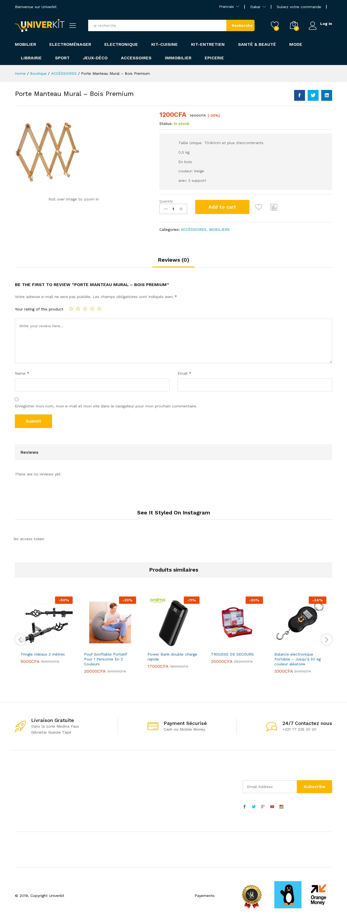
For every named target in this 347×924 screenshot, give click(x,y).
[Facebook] (244, 807)
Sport (62, 58)
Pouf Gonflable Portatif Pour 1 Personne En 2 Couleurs (105, 659)
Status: (165, 123)
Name (22, 373)
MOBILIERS (219, 229)
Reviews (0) (173, 259)
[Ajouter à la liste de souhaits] (259, 207)
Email (184, 373)
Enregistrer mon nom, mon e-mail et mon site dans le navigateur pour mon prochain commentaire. (106, 406)
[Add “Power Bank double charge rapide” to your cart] (154, 645)
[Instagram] (281, 807)
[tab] (173, 262)
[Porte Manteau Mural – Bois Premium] (299, 95)
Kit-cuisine (164, 44)
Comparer (274, 207)
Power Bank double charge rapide (172, 656)
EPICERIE (214, 58)
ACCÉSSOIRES (194, 229)
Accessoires (136, 58)
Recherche (242, 25)
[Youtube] (272, 807)
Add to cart (222, 207)
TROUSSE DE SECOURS (232, 654)
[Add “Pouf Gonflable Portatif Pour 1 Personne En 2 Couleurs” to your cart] (91, 645)
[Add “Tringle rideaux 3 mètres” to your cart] (28, 645)
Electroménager (70, 44)
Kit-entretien (208, 44)
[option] (46, 634)
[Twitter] (253, 807)
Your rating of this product (39, 309)
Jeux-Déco (95, 58)
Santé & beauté (257, 44)
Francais (226, 6)
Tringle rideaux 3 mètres (43, 654)
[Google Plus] (263, 807)
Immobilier (178, 58)
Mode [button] (295, 44)
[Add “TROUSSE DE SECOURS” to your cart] (218, 645)
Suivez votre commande (299, 7)
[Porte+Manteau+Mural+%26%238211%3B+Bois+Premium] (313, 95)
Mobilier (25, 44)
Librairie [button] (31, 58)
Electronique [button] (121, 44)
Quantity (166, 201)
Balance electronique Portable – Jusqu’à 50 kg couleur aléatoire (297, 659)
